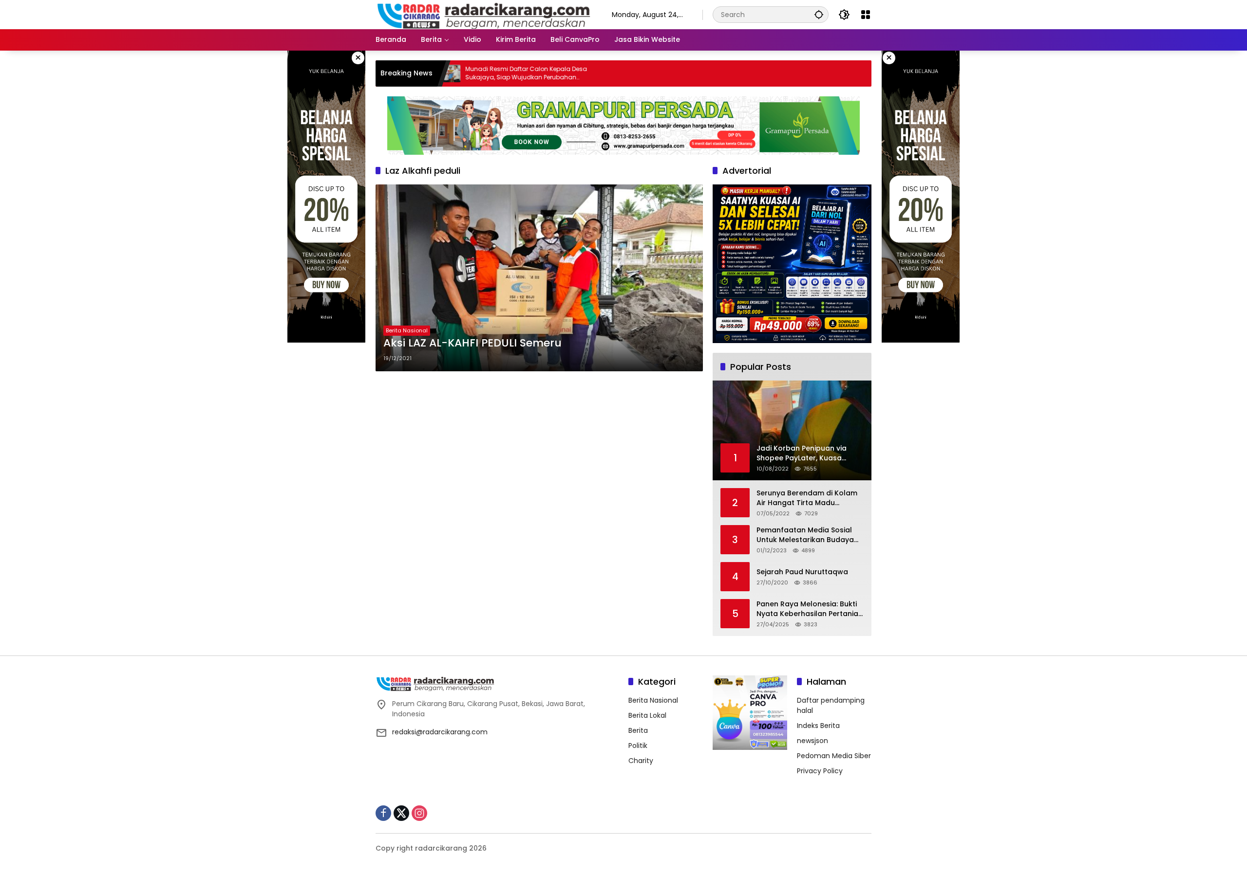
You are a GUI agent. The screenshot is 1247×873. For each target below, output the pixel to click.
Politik (637, 745)
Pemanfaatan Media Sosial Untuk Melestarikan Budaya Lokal (805, 535)
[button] (819, 14)
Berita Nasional (407, 330)
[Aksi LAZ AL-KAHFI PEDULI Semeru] (539, 277)
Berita (638, 730)
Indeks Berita (818, 725)
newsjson (812, 741)
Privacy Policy (820, 771)
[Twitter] (401, 813)
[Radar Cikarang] (484, 14)
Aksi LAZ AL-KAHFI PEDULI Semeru (472, 343)
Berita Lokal (647, 715)
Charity (640, 760)
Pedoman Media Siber (834, 756)
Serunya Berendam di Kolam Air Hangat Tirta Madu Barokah (806, 498)
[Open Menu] (865, 14)
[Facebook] (383, 813)
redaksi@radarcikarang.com (440, 732)
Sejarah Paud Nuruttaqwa (802, 572)
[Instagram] (419, 813)
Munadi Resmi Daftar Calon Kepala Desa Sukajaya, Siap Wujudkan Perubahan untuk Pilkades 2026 (486, 73)
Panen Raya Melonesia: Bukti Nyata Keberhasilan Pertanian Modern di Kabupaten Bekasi (809, 609)
